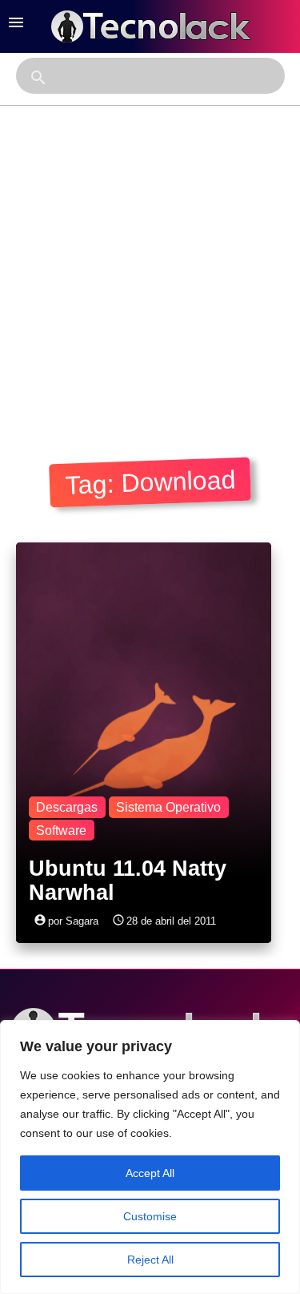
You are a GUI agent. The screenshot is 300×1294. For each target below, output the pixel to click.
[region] (150, 1157)
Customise (150, 1216)
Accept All (150, 1173)
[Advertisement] (150, 264)
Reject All (150, 1259)
